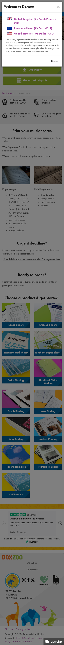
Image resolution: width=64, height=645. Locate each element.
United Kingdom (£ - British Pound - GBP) (35, 21)
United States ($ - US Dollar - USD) (34, 33)
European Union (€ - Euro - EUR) (33, 28)
